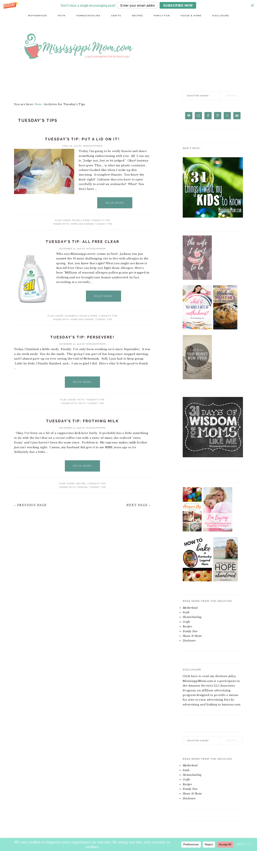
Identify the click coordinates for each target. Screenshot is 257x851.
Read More (114, 202)
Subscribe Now (178, 5)
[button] (128, 5)
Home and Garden (82, 224)
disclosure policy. (226, 676)
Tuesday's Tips (100, 220)
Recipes (81, 483)
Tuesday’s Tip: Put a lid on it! (82, 139)
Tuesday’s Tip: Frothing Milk (82, 421)
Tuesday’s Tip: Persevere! (82, 337)
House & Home (81, 220)
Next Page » (138, 505)
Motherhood (190, 607)
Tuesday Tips (103, 224)
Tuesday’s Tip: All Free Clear (82, 241)
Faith (80, 400)
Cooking (82, 487)
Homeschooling (192, 617)
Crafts (186, 622)
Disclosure (189, 640)
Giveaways (71, 316)
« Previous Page (30, 505)
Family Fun (190, 631)
